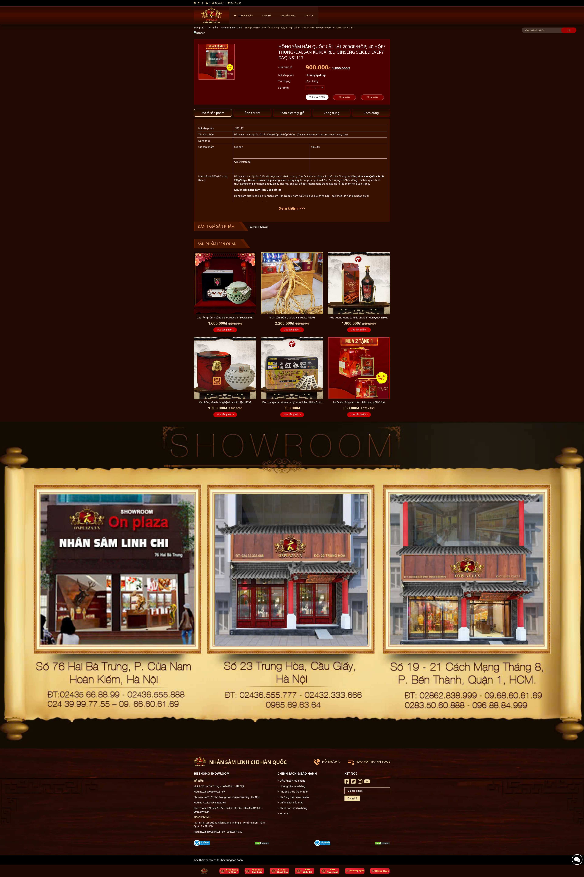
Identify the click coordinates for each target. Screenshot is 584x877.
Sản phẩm (212, 27)
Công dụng (331, 113)
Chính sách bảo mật (291, 802)
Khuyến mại (287, 15)
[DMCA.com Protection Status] (262, 843)
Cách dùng (371, 113)
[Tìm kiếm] (568, 30)
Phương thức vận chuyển (294, 797)
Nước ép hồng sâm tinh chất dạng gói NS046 (359, 402)
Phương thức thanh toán (294, 791)
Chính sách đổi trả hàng (293, 808)
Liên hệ (266, 15)
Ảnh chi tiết (252, 113)
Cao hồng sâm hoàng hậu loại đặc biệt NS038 (225, 402)
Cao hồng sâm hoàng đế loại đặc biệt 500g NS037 (225, 317)
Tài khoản (218, 3)
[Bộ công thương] (202, 842)
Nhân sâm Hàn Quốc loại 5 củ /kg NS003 (292, 317)
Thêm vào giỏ (317, 97)
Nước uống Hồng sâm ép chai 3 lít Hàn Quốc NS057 (358, 317)
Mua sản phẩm (224, 329)
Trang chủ (199, 27)
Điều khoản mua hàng (292, 780)
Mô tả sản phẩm (213, 113)
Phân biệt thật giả (292, 113)
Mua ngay (344, 97)
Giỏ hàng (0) (235, 3)
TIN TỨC (309, 15)
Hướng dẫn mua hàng (292, 786)
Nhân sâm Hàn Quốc (231, 27)
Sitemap (284, 813)
